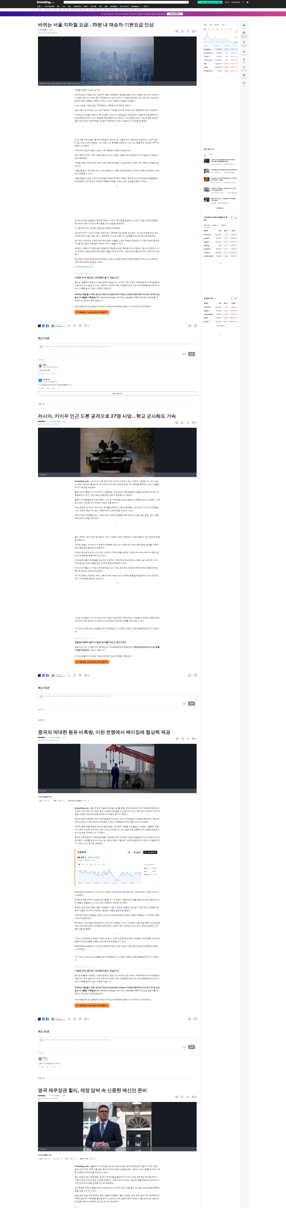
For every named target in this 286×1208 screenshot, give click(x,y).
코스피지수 (207, 49)
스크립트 (138, 10)
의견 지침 (41, 360)
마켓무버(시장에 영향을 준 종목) (215, 218)
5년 (99, 864)
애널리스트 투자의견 (123, 10)
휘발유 (120, 907)
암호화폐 (95, 10)
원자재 (217, 25)
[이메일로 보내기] (80, 325)
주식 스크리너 (124, 6)
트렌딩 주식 (208, 298)
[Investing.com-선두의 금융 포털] (46, 2)
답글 (42, 373)
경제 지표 (74, 10)
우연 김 (45, 1058)
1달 (87, 864)
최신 (40, 10)
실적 (132, 10)
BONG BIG (46, 379)
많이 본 (47, 10)
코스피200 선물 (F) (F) (211, 53)
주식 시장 (66, 10)
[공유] (176, 31)
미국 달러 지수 (208, 71)
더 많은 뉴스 (220, 208)
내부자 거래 (111, 10)
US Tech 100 (208, 60)
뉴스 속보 (54, 10)
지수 (210, 25)
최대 (104, 864)
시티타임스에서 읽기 (84, 267)
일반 (105, 10)
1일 (79, 864)
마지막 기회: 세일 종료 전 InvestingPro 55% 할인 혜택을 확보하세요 (223, 160)
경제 (60, 10)
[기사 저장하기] (182, 31)
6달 (91, 864)
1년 (95, 864)
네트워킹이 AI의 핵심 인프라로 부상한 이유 (224, 170)
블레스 (45, 365)
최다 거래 (207, 225)
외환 (89, 10)
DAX (205, 64)
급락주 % (224, 225)
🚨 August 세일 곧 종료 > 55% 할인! (210, 2)
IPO (100, 10)
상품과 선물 (82, 10)
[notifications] (243, 2)
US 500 (206, 56)
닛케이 (206, 67)
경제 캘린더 (113, 6)
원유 (141, 808)
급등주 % (215, 225)
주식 (223, 25)
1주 (83, 864)
